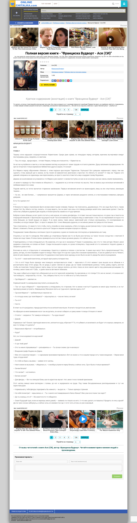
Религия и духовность (83, 14)
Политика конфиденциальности (41, 511)
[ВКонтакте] (53, 81)
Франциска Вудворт (58, 68)
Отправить (117, 476)
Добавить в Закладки (25, 23)
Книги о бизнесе (98, 18)
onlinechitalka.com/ (24, 3)
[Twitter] (71, 81)
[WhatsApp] (63, 81)
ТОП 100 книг (46, 4)
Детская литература (30, 16)
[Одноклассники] (58, 81)
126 (76, 110)
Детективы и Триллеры (31, 18)
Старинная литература (83, 18)
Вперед (85, 110)
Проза (60, 18)
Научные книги (45, 18)
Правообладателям (18, 511)
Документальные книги (83, 16)
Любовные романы (47, 14)
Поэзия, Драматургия (65, 16)
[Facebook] (55, 81)
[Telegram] (66, 81)
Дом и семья (97, 16)
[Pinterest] (68, 81)
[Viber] (60, 81)
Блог (55, 4)
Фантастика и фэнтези (48, 16)
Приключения (28, 14)
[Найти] (123, 10)
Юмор (60, 14)
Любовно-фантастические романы (75, 72)
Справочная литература (100, 14)
